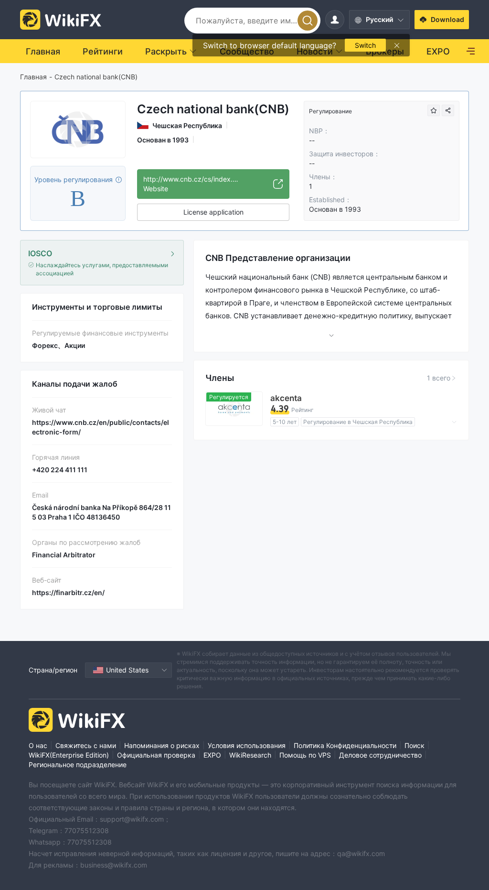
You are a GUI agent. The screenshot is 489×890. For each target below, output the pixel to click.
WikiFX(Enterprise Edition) (69, 755)
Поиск (414, 745)
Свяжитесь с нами (85, 745)
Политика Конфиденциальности (345, 745)
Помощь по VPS (305, 755)
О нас (38, 745)
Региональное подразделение (78, 764)
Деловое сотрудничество (380, 755)
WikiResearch (250, 755)
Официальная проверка (156, 755)
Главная (33, 77)
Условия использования (247, 745)
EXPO (212, 755)
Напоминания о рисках (162, 745)
